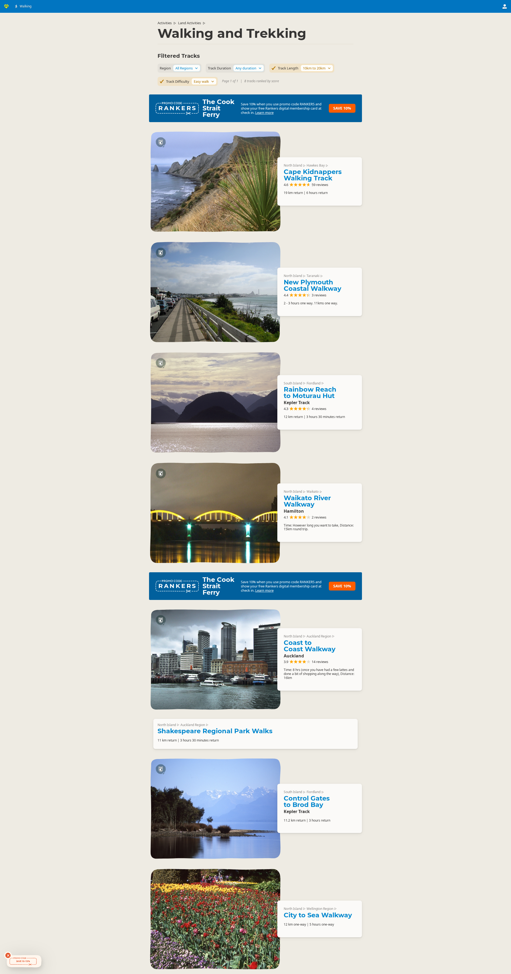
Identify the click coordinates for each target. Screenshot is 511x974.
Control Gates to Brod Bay (307, 801)
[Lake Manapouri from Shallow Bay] (215, 402)
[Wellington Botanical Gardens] (215, 919)
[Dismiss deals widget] (8, 955)
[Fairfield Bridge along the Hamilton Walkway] (215, 513)
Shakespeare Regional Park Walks (215, 731)
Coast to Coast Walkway (309, 646)
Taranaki (313, 275)
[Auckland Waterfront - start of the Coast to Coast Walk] (215, 659)
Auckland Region (319, 636)
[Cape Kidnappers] (215, 182)
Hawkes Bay (316, 165)
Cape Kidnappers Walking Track (313, 175)
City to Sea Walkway (318, 915)
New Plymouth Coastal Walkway (312, 285)
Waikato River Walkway (307, 501)
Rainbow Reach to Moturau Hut (310, 393)
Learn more (264, 112)
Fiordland (313, 383)
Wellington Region (320, 908)
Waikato (313, 491)
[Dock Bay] (215, 808)
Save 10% (342, 108)
